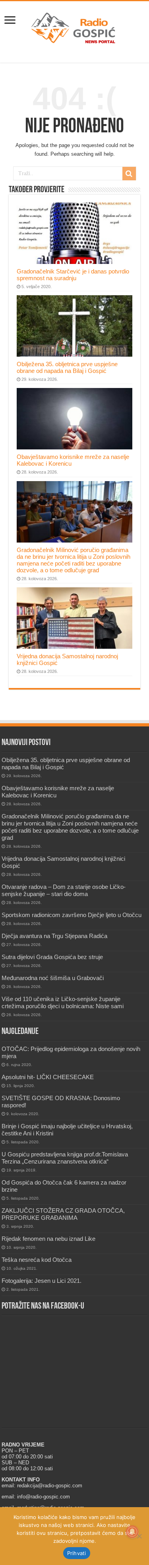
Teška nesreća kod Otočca (37, 1259)
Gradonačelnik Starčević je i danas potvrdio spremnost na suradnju (73, 274)
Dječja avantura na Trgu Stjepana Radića (54, 936)
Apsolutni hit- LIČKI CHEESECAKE (48, 1077)
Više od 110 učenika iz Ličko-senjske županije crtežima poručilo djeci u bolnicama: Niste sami (63, 1002)
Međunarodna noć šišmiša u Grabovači (53, 978)
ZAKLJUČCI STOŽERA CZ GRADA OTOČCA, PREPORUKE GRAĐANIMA (63, 1214)
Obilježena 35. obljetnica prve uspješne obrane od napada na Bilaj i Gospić (67, 367)
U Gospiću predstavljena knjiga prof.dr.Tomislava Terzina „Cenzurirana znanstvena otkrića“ (65, 1158)
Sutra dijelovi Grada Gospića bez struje (52, 957)
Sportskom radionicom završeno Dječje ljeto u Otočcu (71, 914)
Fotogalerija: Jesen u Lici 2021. (41, 1280)
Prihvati (76, 1553)
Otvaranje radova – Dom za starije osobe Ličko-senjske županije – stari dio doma (64, 890)
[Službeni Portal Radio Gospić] (74, 26)
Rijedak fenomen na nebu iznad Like (48, 1238)
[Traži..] (129, 173)
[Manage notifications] (132, 1531)
